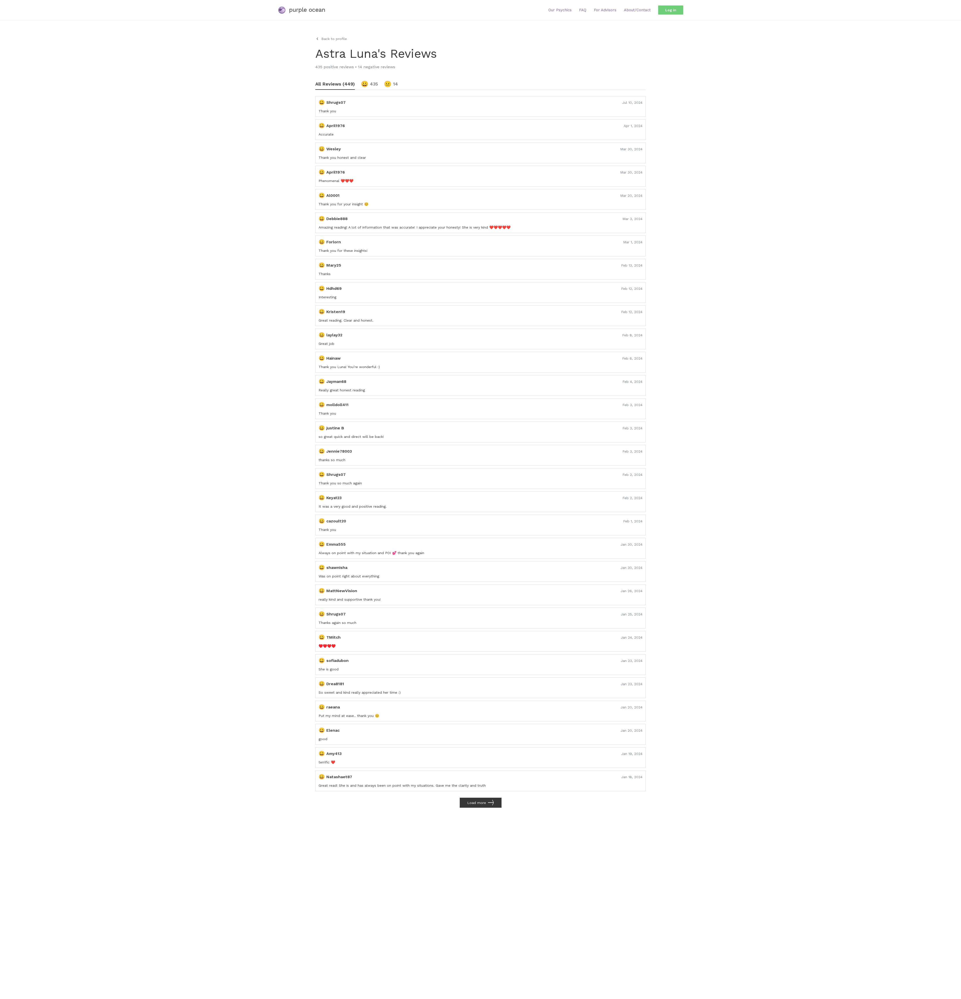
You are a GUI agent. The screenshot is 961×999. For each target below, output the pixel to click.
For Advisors (605, 10)
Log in (670, 10)
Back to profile (334, 39)
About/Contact (637, 10)
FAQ (582, 10)
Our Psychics (560, 10)
